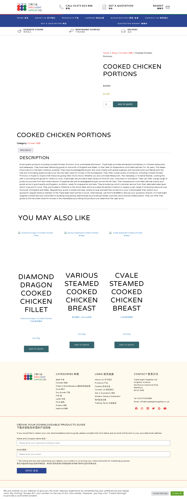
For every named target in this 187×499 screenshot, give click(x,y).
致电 (68, 8)
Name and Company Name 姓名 (31, 439)
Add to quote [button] (36, 349)
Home (106, 53)
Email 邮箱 (22, 450)
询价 (111, 8)
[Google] (159, 408)
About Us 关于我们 (45, 18)
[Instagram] (142, 408)
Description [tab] (25, 150)
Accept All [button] (177, 493)
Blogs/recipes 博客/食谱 (125, 18)
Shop (114, 53)
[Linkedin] (147, 408)
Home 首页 (23, 18)
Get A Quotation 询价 (54, 23)
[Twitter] (153, 408)
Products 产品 (70, 18)
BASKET (158, 5)
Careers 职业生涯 (94, 18)
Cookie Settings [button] (160, 493)
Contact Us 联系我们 (156, 18)
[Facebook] (136, 408)
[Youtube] (164, 408)
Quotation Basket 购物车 (133, 23)
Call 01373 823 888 (79, 5)
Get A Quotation (121, 5)
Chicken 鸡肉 (126, 53)
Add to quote (125, 104)
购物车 (160, 8)
